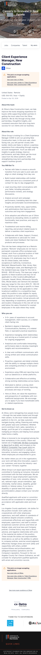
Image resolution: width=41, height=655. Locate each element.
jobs (6, 45)
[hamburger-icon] (36, 4)
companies (15, 45)
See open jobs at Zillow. (15, 80)
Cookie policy (26, 609)
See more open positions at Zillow (20, 590)
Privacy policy (15, 609)
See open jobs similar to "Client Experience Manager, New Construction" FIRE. (22, 84)
